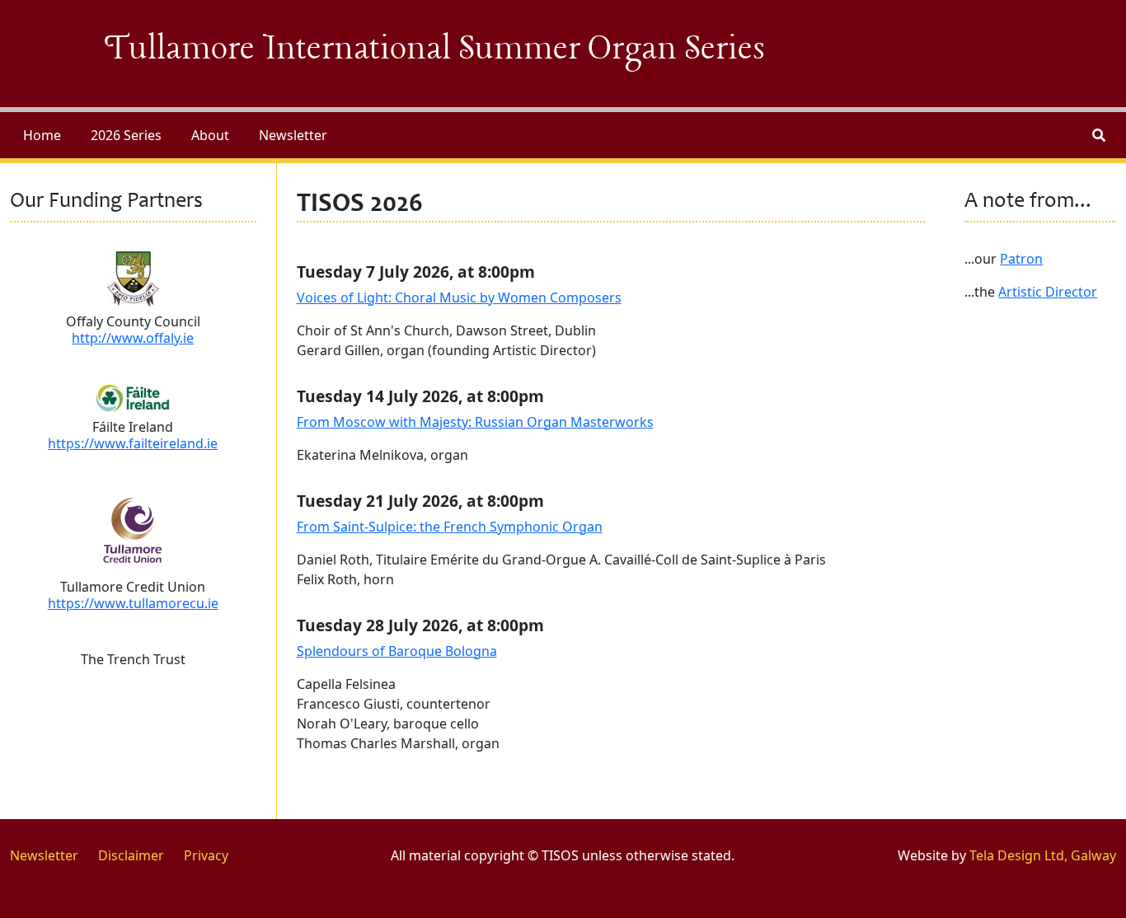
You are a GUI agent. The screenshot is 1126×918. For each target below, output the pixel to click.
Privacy (206, 855)
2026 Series (126, 135)
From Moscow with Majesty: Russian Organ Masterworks (475, 422)
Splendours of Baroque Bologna (397, 651)
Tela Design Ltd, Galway (1042, 855)
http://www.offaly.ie (133, 338)
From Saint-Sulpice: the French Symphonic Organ (450, 527)
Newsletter (293, 135)
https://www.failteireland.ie (133, 443)
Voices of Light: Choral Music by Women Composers (459, 297)
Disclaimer (131, 855)
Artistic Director (1047, 292)
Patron (1021, 259)
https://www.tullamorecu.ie (133, 603)
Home (42, 135)
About (210, 135)
